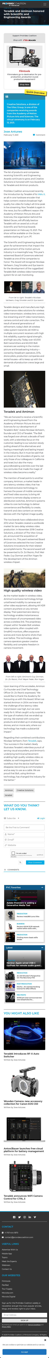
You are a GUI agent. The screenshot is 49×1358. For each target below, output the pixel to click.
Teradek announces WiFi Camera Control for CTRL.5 (23, 1197)
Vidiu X (41, 194)
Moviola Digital (8, 1297)
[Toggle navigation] (45, 4)
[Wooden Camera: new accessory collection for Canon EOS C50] (24, 1081)
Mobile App (7, 1253)
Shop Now (24, 84)
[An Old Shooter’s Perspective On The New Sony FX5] (10, 975)
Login (42, 818)
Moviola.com (7, 1293)
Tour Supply (7, 1289)
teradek (8, 795)
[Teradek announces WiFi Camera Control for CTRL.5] (24, 1176)
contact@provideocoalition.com (19, 1237)
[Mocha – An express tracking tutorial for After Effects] (10, 986)
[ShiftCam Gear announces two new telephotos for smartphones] (10, 997)
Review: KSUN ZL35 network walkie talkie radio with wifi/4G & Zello (28, 928)
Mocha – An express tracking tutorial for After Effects (28, 988)
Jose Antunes (13, 131)
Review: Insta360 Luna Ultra (28, 916)
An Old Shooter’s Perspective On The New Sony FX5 (28, 977)
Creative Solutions (25, 790)
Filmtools (6, 1281)
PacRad (5, 1285)
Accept (24, 1352)
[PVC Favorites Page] (42, 887)
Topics (4, 1257)
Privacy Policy (6, 1327)
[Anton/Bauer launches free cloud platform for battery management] (24, 1128)
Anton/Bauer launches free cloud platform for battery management (24, 1150)
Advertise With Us (10, 1250)
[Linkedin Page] (30, 1217)
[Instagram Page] (24, 1217)
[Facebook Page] (14, 1217)
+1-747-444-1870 (11, 1233)
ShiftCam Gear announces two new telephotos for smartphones (29, 999)
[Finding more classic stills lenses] (10, 937)
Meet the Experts (9, 1261)
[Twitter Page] (19, 1217)
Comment (40, 135)
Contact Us (7, 1269)
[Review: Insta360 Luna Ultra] (10, 915)
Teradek (32, 741)
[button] (45, 1340)
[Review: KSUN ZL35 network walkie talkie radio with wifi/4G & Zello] (10, 926)
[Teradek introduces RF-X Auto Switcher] (24, 1034)
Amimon (9, 790)
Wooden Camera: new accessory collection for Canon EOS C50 (23, 1102)
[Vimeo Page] (35, 1217)
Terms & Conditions (34, 1325)
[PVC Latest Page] (42, 947)
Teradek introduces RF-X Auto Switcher (21, 1055)
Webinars (6, 1265)
